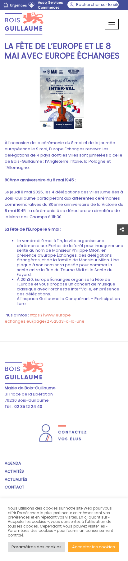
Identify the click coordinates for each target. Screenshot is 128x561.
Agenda (13, 463)
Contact (14, 487)
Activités (14, 471)
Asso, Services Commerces (50, 5)
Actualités (16, 479)
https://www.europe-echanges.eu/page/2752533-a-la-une (45, 318)
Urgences (18, 5)
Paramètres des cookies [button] (36, 547)
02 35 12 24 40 (27, 406)
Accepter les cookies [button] (93, 547)
